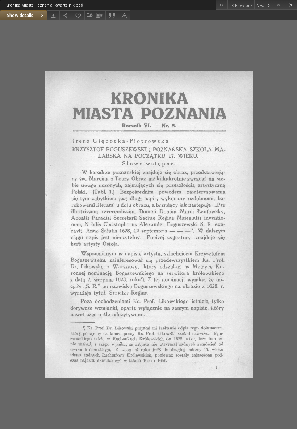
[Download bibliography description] (99, 15)
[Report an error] (124, 15)
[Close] (291, 5)
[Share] (65, 15)
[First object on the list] (221, 5)
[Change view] (88, 15)
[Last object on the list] (279, 5)
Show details (20, 15)
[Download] (53, 15)
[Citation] (112, 15)
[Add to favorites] (78, 15)
